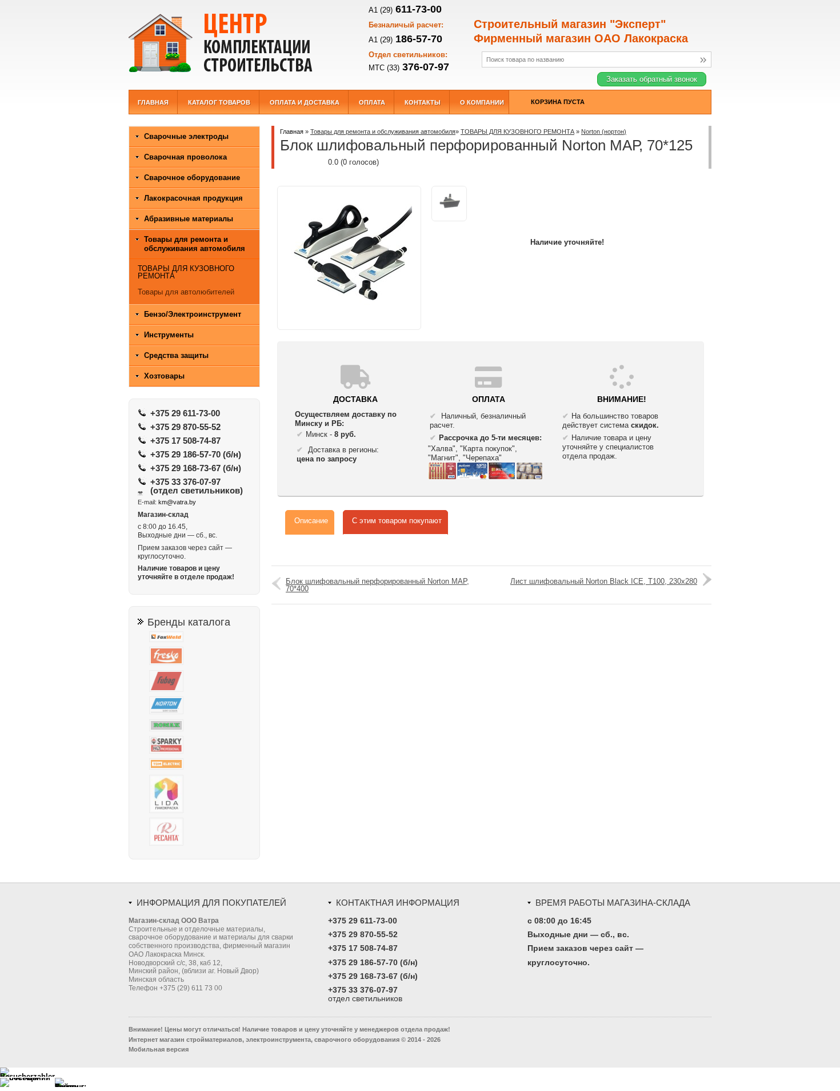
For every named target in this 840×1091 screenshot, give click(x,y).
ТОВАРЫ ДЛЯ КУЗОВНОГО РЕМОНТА (517, 131)
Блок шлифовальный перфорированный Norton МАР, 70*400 (377, 585)
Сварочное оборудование (192, 177)
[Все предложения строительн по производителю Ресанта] (200, 833)
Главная (291, 131)
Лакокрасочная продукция (193, 198)
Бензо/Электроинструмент (192, 314)
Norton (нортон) (603, 131)
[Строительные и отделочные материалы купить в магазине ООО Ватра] (237, 42)
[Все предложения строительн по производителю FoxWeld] (200, 637)
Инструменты (169, 335)
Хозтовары (164, 376)
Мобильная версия (159, 1049)
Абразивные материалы (188, 218)
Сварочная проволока (185, 157)
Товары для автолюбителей (186, 292)
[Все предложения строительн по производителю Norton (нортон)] (200, 706)
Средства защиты (176, 355)
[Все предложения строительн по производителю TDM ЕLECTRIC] (200, 765)
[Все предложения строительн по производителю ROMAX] (200, 726)
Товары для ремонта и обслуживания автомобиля (382, 131)
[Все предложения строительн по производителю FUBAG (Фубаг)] (200, 682)
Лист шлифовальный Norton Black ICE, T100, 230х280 (603, 581)
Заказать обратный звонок (651, 79)
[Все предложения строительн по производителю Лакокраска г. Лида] (200, 795)
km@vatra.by (177, 502)
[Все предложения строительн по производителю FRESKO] (200, 657)
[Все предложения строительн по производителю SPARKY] (200, 746)
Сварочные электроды (186, 136)
